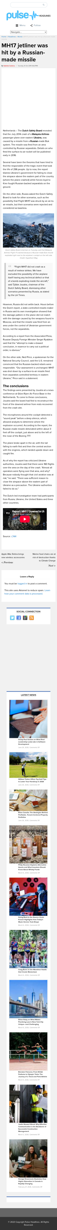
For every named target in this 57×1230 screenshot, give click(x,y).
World (20, 37)
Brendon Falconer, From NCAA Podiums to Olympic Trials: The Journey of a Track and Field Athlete (32, 1074)
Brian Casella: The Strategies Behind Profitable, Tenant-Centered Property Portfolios (33, 814)
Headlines (12, 37)
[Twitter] (12, 618)
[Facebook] (18, 618)
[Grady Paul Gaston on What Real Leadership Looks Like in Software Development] (28, 719)
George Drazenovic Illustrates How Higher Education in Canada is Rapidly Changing (32, 1181)
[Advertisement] (28, 98)
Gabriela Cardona (9, 66)
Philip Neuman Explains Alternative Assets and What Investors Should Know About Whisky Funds (32, 867)
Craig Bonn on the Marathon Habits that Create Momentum (32, 971)
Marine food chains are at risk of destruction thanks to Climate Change (44, 557)
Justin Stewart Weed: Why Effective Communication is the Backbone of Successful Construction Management (32, 1127)
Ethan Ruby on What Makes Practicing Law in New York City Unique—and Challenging (30, 1022)
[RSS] (31, 618)
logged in (22, 583)
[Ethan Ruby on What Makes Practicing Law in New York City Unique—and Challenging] (28, 999)
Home (3, 37)
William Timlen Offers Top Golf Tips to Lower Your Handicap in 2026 (32, 780)
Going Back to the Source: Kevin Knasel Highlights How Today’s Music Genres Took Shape (31, 919)
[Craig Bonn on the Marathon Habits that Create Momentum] (28, 949)
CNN (13, 536)
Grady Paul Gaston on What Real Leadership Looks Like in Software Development (31, 741)
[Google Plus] (25, 618)
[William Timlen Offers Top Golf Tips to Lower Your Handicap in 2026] (28, 765)
